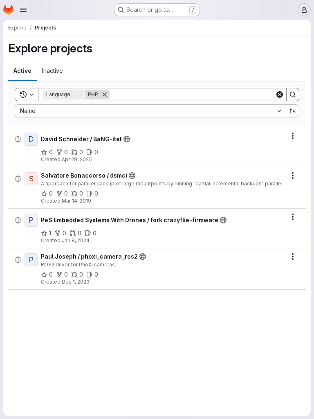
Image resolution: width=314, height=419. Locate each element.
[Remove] (105, 94)
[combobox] (150, 110)
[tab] (22, 71)
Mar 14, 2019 (76, 201)
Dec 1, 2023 (76, 282)
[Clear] (280, 94)
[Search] (292, 94)
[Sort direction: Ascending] (292, 110)
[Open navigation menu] (23, 9)
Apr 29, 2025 (77, 159)
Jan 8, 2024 (76, 240)
